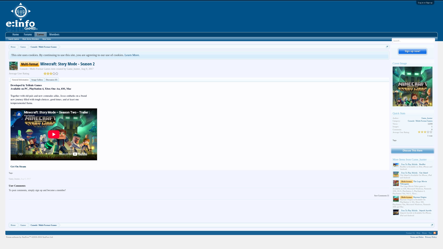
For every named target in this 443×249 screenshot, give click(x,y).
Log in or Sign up (425, 3)
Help (418, 233)
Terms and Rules (416, 237)
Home (15, 34)
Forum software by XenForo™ (29, 237)
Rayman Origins (413, 197)
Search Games (13, 39)
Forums (28, 34)
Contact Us (410, 233)
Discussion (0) (51, 80)
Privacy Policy (431, 237)
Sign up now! (412, 51)
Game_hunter (73, 69)
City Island (414, 173)
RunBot (413, 164)
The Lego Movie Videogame (413, 182)
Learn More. (132, 55)
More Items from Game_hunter (410, 159)
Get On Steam (18, 166)
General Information (20, 80)
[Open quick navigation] (387, 47)
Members (54, 34)
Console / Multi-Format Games (35, 69)
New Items (47, 39)
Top (430, 233)
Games (40, 34)
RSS (434, 233)
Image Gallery (37, 80)
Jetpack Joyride (416, 210)
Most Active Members (30, 39)
